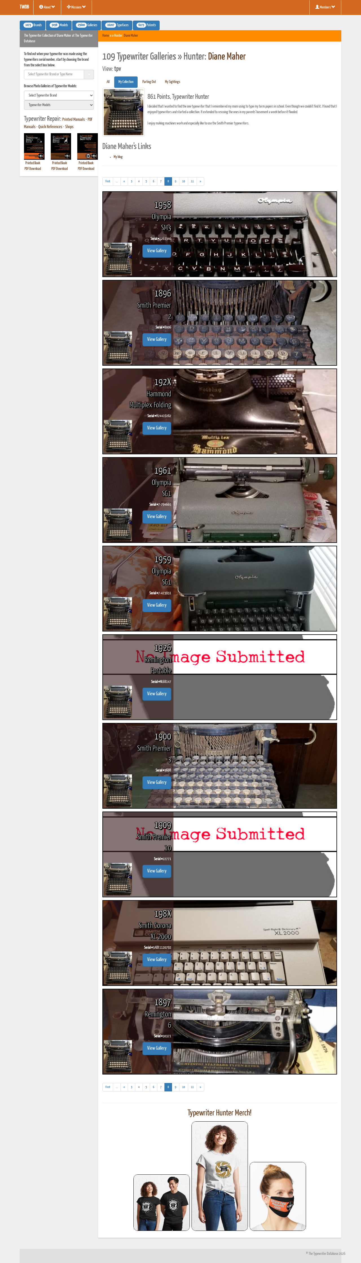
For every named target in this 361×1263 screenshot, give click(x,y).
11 (192, 181)
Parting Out (149, 82)
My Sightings (172, 82)
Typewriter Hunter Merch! (220, 1113)
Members (325, 7)
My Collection (125, 82)
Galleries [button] (87, 25)
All (108, 82)
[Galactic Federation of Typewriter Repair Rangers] (219, 1176)
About (47, 7)
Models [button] (60, 25)
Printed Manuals (73, 120)
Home (105, 36)
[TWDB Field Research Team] (278, 1196)
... (118, 182)
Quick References (50, 127)
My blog (118, 157)
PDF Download (33, 169)
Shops (69, 127)
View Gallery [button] (156, 251)
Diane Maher (131, 36)
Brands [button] (33, 25)
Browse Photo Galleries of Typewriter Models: (50, 86)
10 (183, 181)
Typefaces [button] (118, 25)
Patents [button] (147, 25)
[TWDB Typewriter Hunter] (161, 1202)
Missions (76, 7)
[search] (59, 95)
